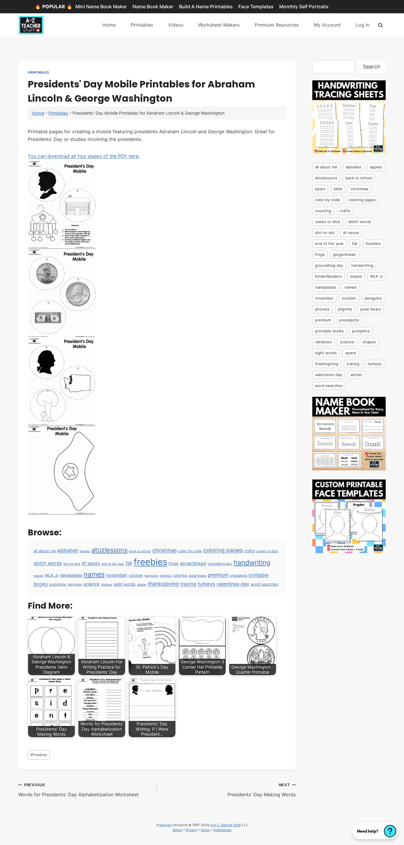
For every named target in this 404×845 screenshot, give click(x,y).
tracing (188, 584)
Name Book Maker (152, 6)
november (116, 575)
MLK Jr (51, 575)
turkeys (206, 584)
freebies (150, 562)
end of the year (112, 564)
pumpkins (57, 584)
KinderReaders (328, 276)
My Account (327, 25)
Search (371, 67)
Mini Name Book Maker (101, 6)
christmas (164, 550)
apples (85, 551)
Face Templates (256, 6)
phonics (166, 576)
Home (109, 25)
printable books (329, 331)
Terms (205, 830)
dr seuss (91, 563)
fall (128, 563)
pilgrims (180, 575)
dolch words (48, 563)
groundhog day (219, 563)
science (91, 584)
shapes (106, 584)
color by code (190, 551)
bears (320, 188)
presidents (238, 575)
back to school (140, 551)
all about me (45, 551)
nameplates (71, 575)
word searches (264, 584)
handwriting (252, 562)
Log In (362, 25)
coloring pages (223, 550)
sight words (124, 584)
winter (356, 374)
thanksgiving (163, 584)
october (136, 575)
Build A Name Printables (206, 6)
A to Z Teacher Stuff (225, 825)
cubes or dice (267, 551)
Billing (177, 830)
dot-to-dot (71, 564)
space (141, 584)
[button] (375, 831)
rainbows (74, 584)
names (94, 574)
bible (338, 188)
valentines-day (232, 584)
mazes (38, 576)
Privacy (191, 830)
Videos (175, 25)
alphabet (67, 550)
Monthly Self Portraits (304, 6)
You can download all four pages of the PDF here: (84, 156)
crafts (249, 550)
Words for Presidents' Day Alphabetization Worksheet (78, 790)
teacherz (165, 825)
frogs (173, 563)
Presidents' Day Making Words (261, 790)
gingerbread (193, 563)
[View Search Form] (380, 25)
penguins (152, 576)
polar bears (197, 575)
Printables (142, 25)
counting (323, 210)
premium (218, 575)
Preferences (223, 830)
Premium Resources (277, 25)
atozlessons (109, 550)
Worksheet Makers (219, 25)
